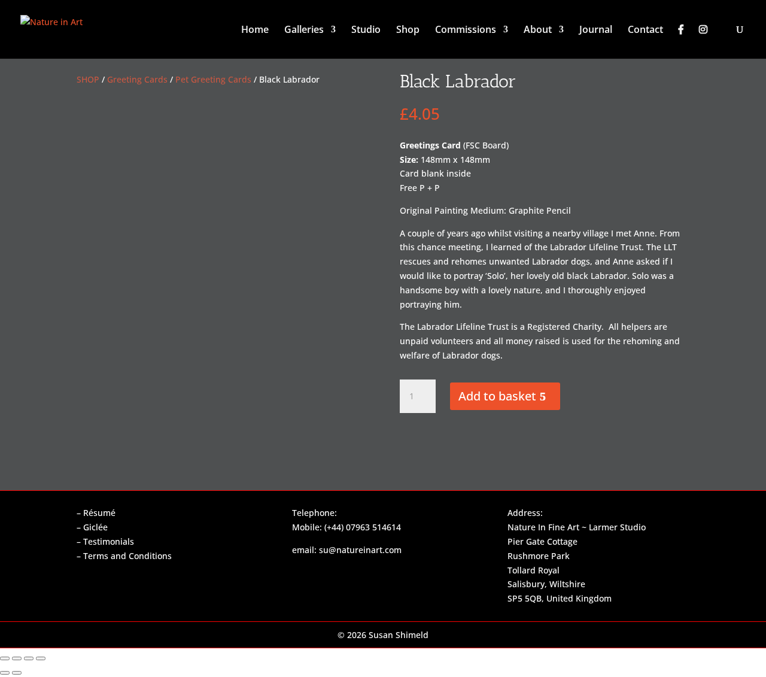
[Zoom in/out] (5, 658)
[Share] (29, 658)
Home (255, 30)
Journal (595, 30)
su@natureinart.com (360, 549)
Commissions (465, 30)
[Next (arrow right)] (17, 673)
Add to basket (497, 396)
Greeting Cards (137, 79)
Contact (645, 30)
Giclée (95, 527)
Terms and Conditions (127, 555)
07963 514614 (373, 527)
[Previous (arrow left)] (5, 673)
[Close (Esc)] (40, 658)
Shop (408, 30)
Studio (366, 30)
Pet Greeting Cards (213, 79)
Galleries (304, 30)
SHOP (88, 79)
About (538, 30)
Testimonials (108, 541)
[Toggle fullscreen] (17, 658)
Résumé (99, 512)
